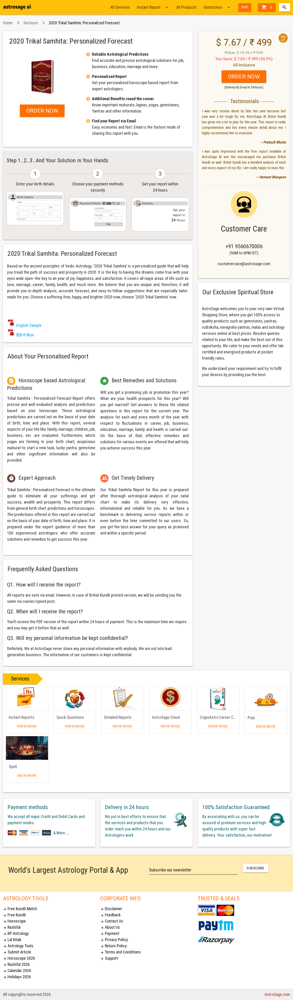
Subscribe (256, 868)
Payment (109, 933)
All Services (120, 7)
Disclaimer (111, 908)
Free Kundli (14, 914)
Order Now (42, 110)
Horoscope (14, 921)
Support (109, 958)
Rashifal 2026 (16, 964)
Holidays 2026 (17, 976)
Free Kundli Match (20, 908)
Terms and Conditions (120, 952)
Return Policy (113, 945)
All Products (186, 7)
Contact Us (111, 921)
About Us (110, 927)
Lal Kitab (12, 939)
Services (30, 22)
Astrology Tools (18, 945)
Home (8, 22)
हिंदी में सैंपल (25, 335)
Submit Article (17, 952)
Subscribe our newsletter (170, 870)
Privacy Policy (114, 939)
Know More (27, 726)
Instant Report (153, 7)
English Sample (28, 325)
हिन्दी (245, 7)
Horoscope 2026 (19, 958)
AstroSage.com (277, 994)
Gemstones (217, 7)
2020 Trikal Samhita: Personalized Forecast (84, 22)
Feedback (110, 914)
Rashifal (12, 927)
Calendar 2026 (17, 970)
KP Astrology (16, 933)
